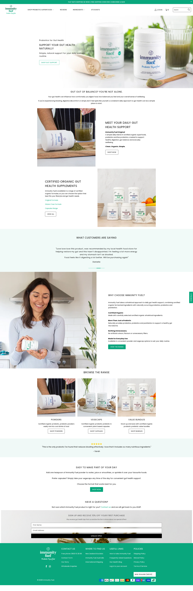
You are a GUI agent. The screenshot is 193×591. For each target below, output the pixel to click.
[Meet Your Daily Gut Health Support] (66, 137)
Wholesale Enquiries (69, 566)
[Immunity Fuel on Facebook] (46, 566)
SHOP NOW (111, 152)
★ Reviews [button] (191, 297)
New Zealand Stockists (94, 553)
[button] (41, 9)
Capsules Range (51, 208)
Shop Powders (56, 431)
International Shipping (94, 562)
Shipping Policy (139, 553)
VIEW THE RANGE (117, 347)
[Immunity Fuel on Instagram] (49, 566)
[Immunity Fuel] (11, 10)
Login (159, 10)
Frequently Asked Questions (121, 558)
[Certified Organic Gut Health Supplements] (127, 198)
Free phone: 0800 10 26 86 (71, 553)
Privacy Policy (139, 562)
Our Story (65, 562)
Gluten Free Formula (53, 204)
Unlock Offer (96, 536)
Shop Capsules (96, 431)
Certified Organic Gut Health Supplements (63, 184)
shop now (96, 489)
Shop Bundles (137, 431)
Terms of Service (140, 566)
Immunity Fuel (48, 580)
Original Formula (51, 200)
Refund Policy (139, 558)
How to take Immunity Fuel (120, 553)
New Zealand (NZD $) (143, 574)
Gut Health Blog (116, 562)
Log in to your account (118, 566)
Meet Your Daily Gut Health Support (121, 125)
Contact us (106, 507)
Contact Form (67, 558)
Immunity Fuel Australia (94, 558)
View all (50, 214)
